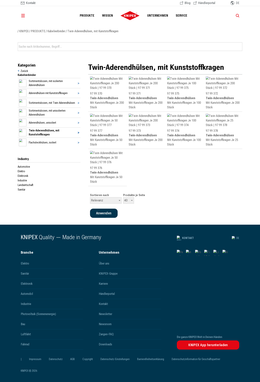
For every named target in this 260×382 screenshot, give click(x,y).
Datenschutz (56, 359)
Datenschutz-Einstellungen (115, 359)
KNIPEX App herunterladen (208, 345)
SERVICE (181, 15)
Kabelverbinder (56, 31)
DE (237, 238)
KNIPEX (24, 31)
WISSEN (107, 15)
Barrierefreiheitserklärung (150, 359)
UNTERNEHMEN (157, 15)
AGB (72, 359)
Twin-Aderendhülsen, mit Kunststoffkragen (92, 31)
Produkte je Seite (134, 195)
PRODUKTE (87, 15)
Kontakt (188, 238)
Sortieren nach (99, 195)
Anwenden (239, 47)
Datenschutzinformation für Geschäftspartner (196, 359)
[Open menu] (28, 15)
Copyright (87, 359)
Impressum (35, 359)
